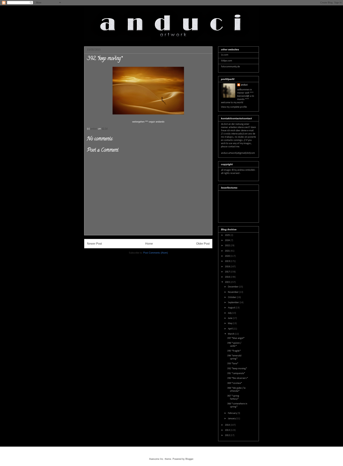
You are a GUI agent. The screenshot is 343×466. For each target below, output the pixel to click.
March (231, 334)
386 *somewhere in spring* (237, 405)
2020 (227, 256)
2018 (227, 266)
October (232, 297)
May (230, 323)
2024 (227, 240)
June (230, 318)
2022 (227, 245)
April (230, 328)
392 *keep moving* (237, 368)
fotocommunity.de (230, 66)
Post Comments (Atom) (155, 252)
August (232, 307)
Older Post (203, 243)
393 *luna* (232, 363)
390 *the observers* (237, 378)
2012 (227, 435)
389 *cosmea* (234, 383)
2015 (227, 282)
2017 (227, 271)
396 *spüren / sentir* (234, 344)
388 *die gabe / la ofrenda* (236, 389)
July (230, 313)
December (233, 286)
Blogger (189, 459)
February (232, 413)
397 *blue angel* (236, 338)
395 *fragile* (234, 351)
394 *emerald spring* (234, 357)
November (233, 292)
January (232, 418)
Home (149, 243)
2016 (227, 277)
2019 (227, 261)
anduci (244, 85)
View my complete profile (234, 107)
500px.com (226, 60)
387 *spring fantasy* (233, 397)
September (234, 302)
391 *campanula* (236, 373)
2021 (227, 251)
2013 (227, 430)
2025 (227, 235)
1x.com (224, 55)
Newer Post (94, 243)
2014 (227, 425)
